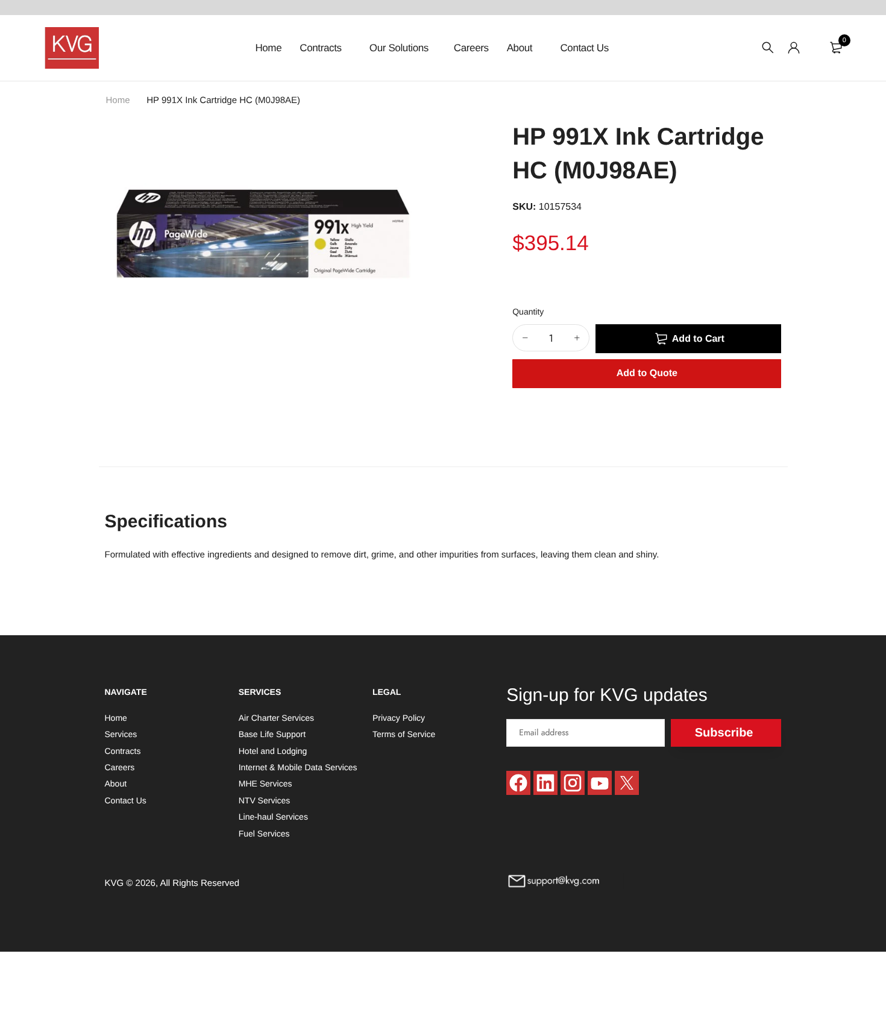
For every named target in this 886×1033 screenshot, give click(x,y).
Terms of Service (403, 734)
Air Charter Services (276, 718)
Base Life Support (272, 734)
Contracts (322, 48)
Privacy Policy (398, 718)
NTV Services (265, 800)
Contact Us (584, 48)
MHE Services (265, 784)
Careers (471, 48)
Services (121, 734)
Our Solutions (399, 48)
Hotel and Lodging (273, 751)
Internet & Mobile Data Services (298, 767)
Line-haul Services (273, 817)
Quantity (528, 311)
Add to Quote (647, 373)
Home (268, 48)
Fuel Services (264, 833)
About (521, 48)
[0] (836, 48)
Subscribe (724, 732)
